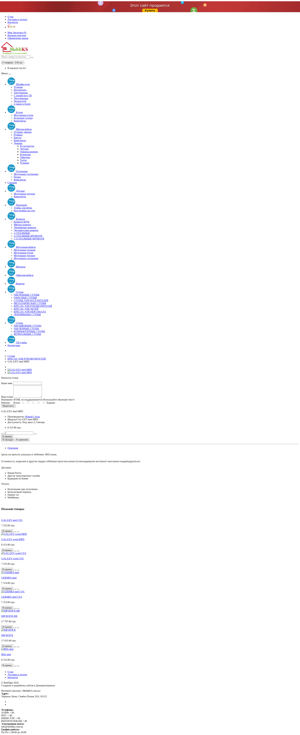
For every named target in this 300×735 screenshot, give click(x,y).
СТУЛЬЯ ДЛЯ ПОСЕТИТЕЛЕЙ (31, 300)
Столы (19, 323)
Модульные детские (24, 193)
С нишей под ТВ (23, 95)
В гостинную (27, 146)
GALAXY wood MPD (12, 539)
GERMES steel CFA (11, 597)
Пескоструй (20, 101)
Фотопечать (20, 90)
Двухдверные (21, 98)
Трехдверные (21, 92)
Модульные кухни (23, 115)
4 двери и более (22, 104)
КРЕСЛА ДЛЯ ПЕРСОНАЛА (30, 311)
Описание (13, 448)
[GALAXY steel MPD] (20, 369)
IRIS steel (6, 654)
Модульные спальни (24, 250)
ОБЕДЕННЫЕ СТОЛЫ (26, 328)
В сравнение (22, 440)
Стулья (19, 292)
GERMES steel (9, 577)
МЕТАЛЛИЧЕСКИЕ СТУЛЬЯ (30, 303)
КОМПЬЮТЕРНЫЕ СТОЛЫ (29, 331)
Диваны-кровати (29, 151)
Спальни (12, 182)
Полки (17, 177)
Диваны (18, 143)
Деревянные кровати (25, 227)
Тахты (23, 160)
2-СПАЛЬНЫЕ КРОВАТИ (28, 236)
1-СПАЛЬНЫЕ (22, 233)
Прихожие (21, 205)
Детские (24, 149)
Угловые (18, 87)
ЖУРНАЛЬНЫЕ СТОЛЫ (27, 334)
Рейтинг (5, 402)
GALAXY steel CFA (11, 520)
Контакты (13, 22)
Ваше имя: (6, 383)
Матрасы (20, 266)
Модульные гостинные (26, 174)
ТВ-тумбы (21, 342)
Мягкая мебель (23, 129)
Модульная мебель (25, 247)
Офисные (25, 157)
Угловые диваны (23, 132)
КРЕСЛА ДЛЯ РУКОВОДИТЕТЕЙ (33, 306)
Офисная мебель (24, 275)
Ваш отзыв (7, 396)
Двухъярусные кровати (26, 230)
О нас (11, 16)
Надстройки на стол (24, 210)
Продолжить (8, 406)
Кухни (19, 112)
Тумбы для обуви (23, 207)
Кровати (20, 219)
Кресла (17, 137)
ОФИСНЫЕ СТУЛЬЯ (25, 297)
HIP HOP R (7, 635)
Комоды (20, 283)
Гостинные (21, 171)
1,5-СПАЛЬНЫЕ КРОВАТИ (29, 238)
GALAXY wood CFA (12, 558)
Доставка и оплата (17, 19)
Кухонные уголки (23, 118)
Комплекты (20, 120)
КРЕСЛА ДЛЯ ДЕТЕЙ (26, 309)
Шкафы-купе (22, 84)
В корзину (7, 436)
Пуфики (18, 134)
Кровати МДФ (21, 222)
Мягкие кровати (22, 224)
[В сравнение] (18, 531)
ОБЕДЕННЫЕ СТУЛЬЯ (26, 295)
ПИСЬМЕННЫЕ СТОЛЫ (27, 325)
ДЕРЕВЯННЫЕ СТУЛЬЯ (27, 314)
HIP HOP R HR (9, 616)
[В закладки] (15, 531)
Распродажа (14, 345)
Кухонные (25, 154)
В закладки (7, 440)
